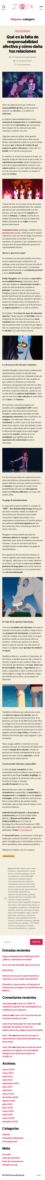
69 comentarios (24, 65)
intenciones (12, 902)
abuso (23, 868)
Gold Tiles (7, 1047)
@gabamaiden (14, 868)
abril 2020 (7, 1114)
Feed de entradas (11, 1158)
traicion (11, 926)
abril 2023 (7, 1076)
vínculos (30, 926)
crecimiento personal (16, 881)
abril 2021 (7, 1090)
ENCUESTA (7, 970)
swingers (25, 923)
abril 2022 (7, 1080)
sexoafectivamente (24, 920)
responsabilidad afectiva (25, 918)
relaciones (21, 915)
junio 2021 (7, 1087)
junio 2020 (7, 1107)
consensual (12, 879)
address (6, 1015)
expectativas (24, 892)
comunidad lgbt (26, 876)
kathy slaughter (24, 902)
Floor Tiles (7, 1035)
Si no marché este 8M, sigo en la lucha (21, 965)
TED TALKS (34, 923)
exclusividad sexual (16, 889)
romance (11, 920)
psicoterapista (19, 913)
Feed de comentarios (12, 1161)
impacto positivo (23, 900)
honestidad (27, 897)
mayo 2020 (8, 1111)
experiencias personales (18, 894)
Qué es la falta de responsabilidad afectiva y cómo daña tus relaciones (22, 44)
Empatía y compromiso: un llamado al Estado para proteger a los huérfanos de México (22, 987)
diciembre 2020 (10, 1097)
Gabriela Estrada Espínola (25, 57)
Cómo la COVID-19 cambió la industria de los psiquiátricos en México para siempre (21, 1006)
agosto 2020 (8, 1100)
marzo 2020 (8, 1118)
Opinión (6, 1134)
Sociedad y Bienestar (13, 1138)
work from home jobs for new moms (20, 1024)
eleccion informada (26, 884)
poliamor (19, 910)
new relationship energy (27, 905)
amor (29, 868)
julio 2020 (7, 1104)
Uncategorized (22, 31)
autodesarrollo (23, 871)
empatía (11, 886)
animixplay (7, 1003)
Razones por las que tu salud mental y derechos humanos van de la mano (21, 1038)
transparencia (20, 926)
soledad (36, 920)
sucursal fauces (14, 923)
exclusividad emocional (25, 886)
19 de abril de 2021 (24, 61)
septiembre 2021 (10, 1083)
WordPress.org (10, 1165)
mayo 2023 (8, 1073)
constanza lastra (25, 879)
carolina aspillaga (22, 874)
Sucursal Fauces (16, 1175)
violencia (31, 928)
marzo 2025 (8, 1069)
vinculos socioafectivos (17, 928)
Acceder (6, 1154)
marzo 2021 (8, 1094)
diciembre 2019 (10, 1121)
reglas (28, 913)
